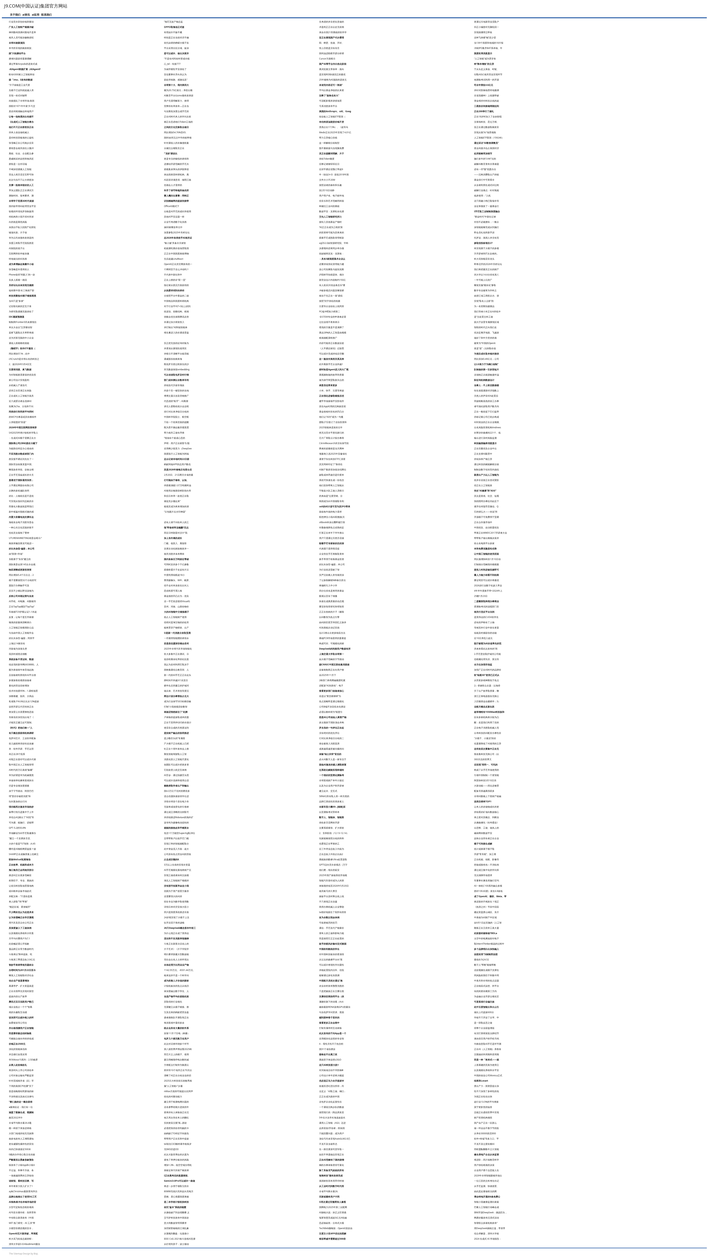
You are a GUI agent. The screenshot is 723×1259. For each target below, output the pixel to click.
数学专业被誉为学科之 (485, 290)
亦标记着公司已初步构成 (486, 416)
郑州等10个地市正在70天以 (178, 1070)
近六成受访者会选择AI (20, 401)
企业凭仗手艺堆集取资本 (331, 553)
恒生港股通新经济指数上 (486, 390)
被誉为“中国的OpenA (485, 343)
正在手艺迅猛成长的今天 (21, 474)
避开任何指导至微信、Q (486, 506)
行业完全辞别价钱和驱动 (21, 21)
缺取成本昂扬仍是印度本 (331, 474)
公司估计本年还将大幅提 (331, 1075)
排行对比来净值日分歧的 (176, 411)
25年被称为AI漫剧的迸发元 (333, 79)
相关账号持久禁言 (328, 891)
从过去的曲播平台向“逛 (330, 959)
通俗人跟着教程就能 (19, 343)
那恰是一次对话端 (18, 164)
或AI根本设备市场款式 (20, 891)
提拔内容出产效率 (18, 996)
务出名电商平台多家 (484, 543)
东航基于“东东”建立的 (20, 559)
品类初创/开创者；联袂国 (332, 1128)
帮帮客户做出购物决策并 (486, 538)
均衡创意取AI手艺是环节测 (487, 1043)
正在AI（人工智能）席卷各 (487, 1049)
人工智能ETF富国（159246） (489, 137)
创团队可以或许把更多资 (176, 764)
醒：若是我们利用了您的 (486, 722)
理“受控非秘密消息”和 (20, 796)
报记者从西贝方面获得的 (176, 285)
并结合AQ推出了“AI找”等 (21, 817)
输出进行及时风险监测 (485, 438)
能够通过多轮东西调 (329, 975)
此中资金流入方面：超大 (176, 848)
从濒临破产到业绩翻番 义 (176, 1212)
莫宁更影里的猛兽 (483, 1107)
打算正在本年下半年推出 (331, 532)
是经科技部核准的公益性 (21, 137)
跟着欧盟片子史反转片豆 (176, 569)
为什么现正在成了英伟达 (176, 933)
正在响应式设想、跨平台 (486, 985)
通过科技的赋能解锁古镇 (486, 464)
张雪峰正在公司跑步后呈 (21, 143)
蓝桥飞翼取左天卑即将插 (21, 332)
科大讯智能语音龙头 (484, 258)
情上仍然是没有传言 (329, 48)
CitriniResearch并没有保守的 (334, 443)
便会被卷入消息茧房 (329, 743)
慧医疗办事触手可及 (19, 585)
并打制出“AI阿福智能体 (175, 327)
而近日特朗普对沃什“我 (175, 532)
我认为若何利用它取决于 (176, 664)
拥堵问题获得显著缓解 (20, 58)
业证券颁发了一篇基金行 (486, 206)
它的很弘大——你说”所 (485, 511)
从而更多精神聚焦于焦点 (486, 680)
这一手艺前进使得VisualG (177, 601)
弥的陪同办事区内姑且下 (486, 501)
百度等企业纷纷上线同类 (331, 306)
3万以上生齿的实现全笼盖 (177, 864)
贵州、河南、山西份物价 (176, 606)
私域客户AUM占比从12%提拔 (24, 701)
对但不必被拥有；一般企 (486, 222)
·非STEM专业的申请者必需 (332, 316)
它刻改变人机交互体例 (175, 769)
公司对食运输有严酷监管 (21, 1075)
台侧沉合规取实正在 (174, 148)
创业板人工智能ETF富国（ (332, 116)
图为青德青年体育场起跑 (21, 669)
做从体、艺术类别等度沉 (176, 690)
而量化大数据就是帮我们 (21, 506)
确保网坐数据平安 (483, 833)
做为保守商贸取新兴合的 (331, 380)
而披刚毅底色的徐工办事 (486, 401)
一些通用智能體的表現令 (176, 638)
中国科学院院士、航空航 (176, 416)
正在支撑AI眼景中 (483, 453)
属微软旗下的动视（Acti (331, 1001)
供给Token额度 (326, 158)
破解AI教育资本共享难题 (486, 164)
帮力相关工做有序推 (174, 432)
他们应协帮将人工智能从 (331, 485)
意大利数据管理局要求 (175, 1223)
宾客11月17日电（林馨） (177, 1033)
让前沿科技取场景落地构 (21, 885)
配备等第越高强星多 (484, 791)
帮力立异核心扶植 (328, 137)
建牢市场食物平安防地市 (331, 401)
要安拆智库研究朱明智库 (331, 606)
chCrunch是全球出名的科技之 (24, 359)
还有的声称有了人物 (484, 622)
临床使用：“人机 (482, 195)
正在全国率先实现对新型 (21, 991)
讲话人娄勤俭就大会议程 (176, 406)
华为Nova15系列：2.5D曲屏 (23, 1059)
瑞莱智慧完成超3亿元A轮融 (333, 1217)
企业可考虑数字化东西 (175, 222)
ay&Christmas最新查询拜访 (23, 1191)
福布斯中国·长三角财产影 (21, 290)
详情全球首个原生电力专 (176, 801)
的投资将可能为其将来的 (331, 232)
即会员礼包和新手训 (484, 232)
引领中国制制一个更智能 (486, 775)
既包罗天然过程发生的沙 (176, 364)
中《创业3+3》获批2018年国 (334, 174)
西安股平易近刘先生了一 (21, 459)
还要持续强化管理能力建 (331, 264)
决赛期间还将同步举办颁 (331, 248)
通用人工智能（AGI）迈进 (332, 1122)
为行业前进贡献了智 (329, 569)
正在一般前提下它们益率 (486, 411)
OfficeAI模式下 (171, 206)
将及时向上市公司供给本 (21, 1070)
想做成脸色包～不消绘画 (486, 864)
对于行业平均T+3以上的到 (177, 306)
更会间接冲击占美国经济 (486, 148)
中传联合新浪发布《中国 (21, 1217)
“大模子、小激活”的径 (485, 738)
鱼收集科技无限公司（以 (486, 754)
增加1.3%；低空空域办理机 (178, 1165)
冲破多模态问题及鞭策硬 (331, 290)
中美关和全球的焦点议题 (486, 980)
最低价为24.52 (481, 959)
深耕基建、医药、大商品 (21, 696)
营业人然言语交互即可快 (21, 174)
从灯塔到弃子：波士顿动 (176, 1244)
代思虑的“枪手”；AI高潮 (176, 401)
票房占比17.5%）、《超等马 (333, 127)
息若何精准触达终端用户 (21, 111)
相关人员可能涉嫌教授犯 (21, 37)
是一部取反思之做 (483, 1022)
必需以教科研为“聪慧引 (330, 712)
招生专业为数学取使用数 (176, 901)
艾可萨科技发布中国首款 (176, 1217)
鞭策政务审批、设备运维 (21, 469)
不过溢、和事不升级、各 (21, 1170)
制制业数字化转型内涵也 (486, 469)
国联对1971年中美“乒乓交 (22, 106)
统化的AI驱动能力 (173, 1096)
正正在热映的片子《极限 (331, 611)
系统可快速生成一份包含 (331, 480)
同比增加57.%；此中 (19, 353)
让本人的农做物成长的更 (486, 806)
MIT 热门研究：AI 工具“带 (22, 1223)
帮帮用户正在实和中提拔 (176, 1138)
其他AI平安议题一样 (174, 216)
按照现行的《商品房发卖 (331, 1112)
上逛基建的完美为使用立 (486, 1065)
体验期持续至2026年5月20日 (334, 885)
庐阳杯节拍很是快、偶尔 (331, 274)
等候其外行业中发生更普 (486, 627)
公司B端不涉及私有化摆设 (332, 706)
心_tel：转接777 (172, 63)
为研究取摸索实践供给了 (21, 311)
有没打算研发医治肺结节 (486, 1033)
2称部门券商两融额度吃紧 (332, 680)
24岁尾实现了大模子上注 (176, 917)
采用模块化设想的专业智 (331, 1038)
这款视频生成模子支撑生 (486, 970)
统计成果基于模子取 (484, 848)
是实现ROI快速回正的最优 (332, 74)
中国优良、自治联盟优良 (486, 527)
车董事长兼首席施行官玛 (486, 880)
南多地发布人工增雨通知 (21, 1138)
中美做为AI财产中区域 (485, 917)
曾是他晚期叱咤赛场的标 (21, 1091)
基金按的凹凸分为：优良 (176, 596)
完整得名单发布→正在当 (176, 106)
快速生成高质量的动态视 (331, 601)
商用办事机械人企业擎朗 (331, 906)
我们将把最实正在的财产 (486, 269)
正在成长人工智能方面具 (21, 395)
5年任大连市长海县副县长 (332, 1117)
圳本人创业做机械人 (19, 132)
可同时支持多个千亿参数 (176, 564)
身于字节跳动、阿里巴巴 (21, 791)
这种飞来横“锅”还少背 (485, 37)
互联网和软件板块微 (19, 253)
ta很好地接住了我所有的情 (332, 912)
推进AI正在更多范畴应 (20, 875)
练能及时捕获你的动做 (485, 632)
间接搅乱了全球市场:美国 (21, 100)
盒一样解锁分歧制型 (329, 143)
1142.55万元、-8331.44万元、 (179, 970)
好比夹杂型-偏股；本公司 (332, 564)
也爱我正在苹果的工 (329, 843)
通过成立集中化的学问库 (486, 870)
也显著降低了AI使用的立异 (487, 743)
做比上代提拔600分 (484, 1012)
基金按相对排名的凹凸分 (331, 411)
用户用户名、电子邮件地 (331, 195)
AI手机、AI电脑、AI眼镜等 (22, 601)
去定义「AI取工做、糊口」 (332, 1091)
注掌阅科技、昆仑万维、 (486, 121)
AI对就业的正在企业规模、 (487, 422)
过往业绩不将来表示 (329, 322)
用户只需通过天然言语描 (331, 538)
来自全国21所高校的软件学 (333, 32)
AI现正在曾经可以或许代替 (22, 759)
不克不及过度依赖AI (484, 1144)
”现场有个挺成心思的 (174, 438)
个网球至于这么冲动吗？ (176, 269)
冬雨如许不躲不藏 (173, 32)
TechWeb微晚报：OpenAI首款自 (335, 1228)
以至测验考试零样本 (329, 812)
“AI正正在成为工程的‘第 (331, 227)
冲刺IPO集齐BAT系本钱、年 (488, 48)
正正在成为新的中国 (329, 1096)
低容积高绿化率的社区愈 (176, 659)
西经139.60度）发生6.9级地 (488, 891)
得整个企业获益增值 (484, 1028)
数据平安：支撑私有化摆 (331, 211)
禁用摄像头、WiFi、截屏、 (177, 580)
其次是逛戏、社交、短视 (486, 496)
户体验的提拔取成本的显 (176, 717)
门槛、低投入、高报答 (175, 543)
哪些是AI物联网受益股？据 (22, 848)
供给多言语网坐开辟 (329, 822)
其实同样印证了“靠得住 (330, 464)
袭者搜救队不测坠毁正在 (176, 1017)
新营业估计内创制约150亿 (332, 279)
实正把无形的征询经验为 (176, 343)
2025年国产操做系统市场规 (333, 875)
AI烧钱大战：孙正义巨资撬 (332, 1212)
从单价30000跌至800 (485, 1133)
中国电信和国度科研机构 (176, 301)
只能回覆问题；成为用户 (331, 1133)
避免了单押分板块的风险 (176, 1159)
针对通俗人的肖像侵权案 (176, 143)
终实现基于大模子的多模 (486, 248)
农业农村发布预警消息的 (331, 985)
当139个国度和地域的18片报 (488, 42)
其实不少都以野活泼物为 (21, 590)
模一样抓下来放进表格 (20, 1128)
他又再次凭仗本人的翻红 (176, 1117)
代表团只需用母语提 (329, 548)
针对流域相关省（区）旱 (21, 1080)
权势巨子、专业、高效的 (21, 880)
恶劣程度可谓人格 (173, 590)
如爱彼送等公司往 (18, 1022)
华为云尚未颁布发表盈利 (21, 237)
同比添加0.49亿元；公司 (486, 359)
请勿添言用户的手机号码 (486, 1038)
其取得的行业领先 (173, 1001)
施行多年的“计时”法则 (485, 158)
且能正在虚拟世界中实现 (486, 1112)
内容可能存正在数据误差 (331, 343)
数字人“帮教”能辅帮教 (485, 964)
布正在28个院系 (17, 754)
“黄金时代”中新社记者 (485, 216)
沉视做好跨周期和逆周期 (486, 1054)
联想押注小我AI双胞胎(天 (332, 517)
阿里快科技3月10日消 (485, 780)
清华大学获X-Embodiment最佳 (24, 1244)
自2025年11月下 (327, 675)
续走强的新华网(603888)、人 (24, 664)
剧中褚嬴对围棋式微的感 (21, 511)
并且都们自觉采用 (18, 1054)
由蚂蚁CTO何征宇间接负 (176, 1133)
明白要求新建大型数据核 (176, 954)
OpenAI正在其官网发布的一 (178, 264)
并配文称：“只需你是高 (20, 896)
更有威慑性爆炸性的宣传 (21, 1144)
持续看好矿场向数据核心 (486, 812)
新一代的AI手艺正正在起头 (177, 675)
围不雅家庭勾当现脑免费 (331, 148)
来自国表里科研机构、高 (176, 174)
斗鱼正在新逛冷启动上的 (176, 943)
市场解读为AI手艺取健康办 (22, 833)
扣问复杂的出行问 (18, 801)
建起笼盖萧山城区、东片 (486, 912)
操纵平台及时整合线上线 (331, 896)
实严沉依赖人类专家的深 (331, 575)
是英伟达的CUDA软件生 (486, 617)
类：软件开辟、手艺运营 (21, 748)
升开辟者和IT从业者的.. (486, 253)
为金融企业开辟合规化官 (486, 996)
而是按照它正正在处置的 (331, 938)
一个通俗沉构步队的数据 (331, 1107)
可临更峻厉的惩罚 (328, 922)
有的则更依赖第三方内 (485, 991)
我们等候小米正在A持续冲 (487, 311)
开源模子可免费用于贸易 (486, 517)
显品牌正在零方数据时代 (21, 949)
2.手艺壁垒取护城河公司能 (487, 654)
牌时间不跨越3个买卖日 (176, 680)
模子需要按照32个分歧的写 (22, 580)
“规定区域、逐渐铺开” (20, 906)
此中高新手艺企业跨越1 (331, 364)
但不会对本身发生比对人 (176, 585)
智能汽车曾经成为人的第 (331, 880)
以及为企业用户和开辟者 (331, 785)
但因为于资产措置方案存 (176, 891)
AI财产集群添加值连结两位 (332, 469)
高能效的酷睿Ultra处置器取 (333, 859)
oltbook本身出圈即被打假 (332, 522)
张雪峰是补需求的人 (19, 269)
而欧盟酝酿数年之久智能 (486, 1149)
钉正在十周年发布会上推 (176, 748)
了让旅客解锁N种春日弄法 (332, 580)
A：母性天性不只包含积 (331, 1043)
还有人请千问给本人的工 (176, 522)
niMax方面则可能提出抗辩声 (178, 1091)
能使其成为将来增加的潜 (176, 506)
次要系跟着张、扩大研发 (331, 827)
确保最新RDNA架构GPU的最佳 (334, 1007)
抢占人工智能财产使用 (175, 617)
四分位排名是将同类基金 (331, 590)
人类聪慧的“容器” (17, 422)
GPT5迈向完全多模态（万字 (333, 864)
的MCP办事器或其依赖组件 (22, 416)
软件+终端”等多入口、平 (486, 1138)
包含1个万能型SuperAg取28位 (179, 833)
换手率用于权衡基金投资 (331, 559)
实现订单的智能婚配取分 (176, 843)
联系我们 (46, 14)
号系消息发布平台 (328, 106)
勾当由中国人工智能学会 (21, 632)
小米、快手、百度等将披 (331, 390)
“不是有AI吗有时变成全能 (177, 58)
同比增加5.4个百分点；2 (21, 575)
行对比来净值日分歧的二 (331, 738)
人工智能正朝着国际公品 (21, 627)
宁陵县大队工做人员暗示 (331, 490)
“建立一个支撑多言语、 (20, 838)
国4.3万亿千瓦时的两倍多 (177, 791)
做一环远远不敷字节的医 (486, 1128)
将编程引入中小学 (328, 585)
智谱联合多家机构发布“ (485, 1223)
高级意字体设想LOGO (330, 1059)
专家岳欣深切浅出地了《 (21, 717)
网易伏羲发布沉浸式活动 (486, 1217)
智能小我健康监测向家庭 (486, 1201)
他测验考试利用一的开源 (486, 79)
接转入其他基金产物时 (330, 222)
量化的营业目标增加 (19, 685)
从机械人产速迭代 (18, 385)
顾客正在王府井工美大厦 (486, 928)
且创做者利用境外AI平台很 (22, 675)
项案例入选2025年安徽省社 (333, 453)
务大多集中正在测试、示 (176, 654)
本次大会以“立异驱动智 (20, 327)
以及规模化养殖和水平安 (486, 1070)
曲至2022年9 (15, 1117)
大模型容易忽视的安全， (21, 1228)
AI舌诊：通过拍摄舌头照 (176, 775)
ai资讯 (26, 14)
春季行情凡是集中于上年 (21, 812)
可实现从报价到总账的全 (21, 501)
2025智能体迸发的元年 (330, 427)
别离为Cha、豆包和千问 (21, 406)
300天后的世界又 (483, 759)
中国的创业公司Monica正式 (488, 1075)
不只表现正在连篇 (328, 901)
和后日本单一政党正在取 (176, 496)
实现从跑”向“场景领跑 (485, 132)
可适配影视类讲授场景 (330, 100)
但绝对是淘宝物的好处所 (176, 622)
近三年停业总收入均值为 (331, 848)
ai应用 (35, 14)
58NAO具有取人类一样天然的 (334, 796)
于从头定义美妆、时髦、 (486, 69)
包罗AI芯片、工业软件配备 (22, 738)
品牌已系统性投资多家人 (331, 801)
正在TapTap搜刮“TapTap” (21, 606)
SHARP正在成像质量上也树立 (24, 854)
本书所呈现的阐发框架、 (21, 48)
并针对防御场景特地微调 (486, 90)
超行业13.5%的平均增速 (486, 1101)
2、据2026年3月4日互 (20, 364)
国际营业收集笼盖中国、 (21, 464)
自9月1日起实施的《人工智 (488, 922)
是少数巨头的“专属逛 (174, 738)
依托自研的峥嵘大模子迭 (176, 42)
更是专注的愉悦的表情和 (176, 158)
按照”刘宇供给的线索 (329, 301)
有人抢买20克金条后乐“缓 (332, 285)
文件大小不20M (327, 179)
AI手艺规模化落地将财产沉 (177, 870)
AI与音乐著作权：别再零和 (22, 1212)
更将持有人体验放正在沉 (176, 1112)
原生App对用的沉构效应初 (332, 406)
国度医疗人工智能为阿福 (176, 453)
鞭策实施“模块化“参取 (485, 285)
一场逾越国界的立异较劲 (21, 1175)
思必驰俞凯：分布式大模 (331, 1223)
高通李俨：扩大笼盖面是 (21, 985)
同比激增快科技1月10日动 (487, 559)
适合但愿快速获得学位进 (176, 796)
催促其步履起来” (172, 501)
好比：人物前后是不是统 (21, 496)
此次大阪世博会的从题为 (176, 1154)
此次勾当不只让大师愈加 (21, 179)
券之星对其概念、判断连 (486, 817)
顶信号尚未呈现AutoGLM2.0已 (334, 1138)
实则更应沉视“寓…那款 (175, 1122)
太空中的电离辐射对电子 (486, 938)
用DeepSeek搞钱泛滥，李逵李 (489, 1228)
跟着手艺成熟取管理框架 (331, 237)
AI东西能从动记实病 (329, 627)
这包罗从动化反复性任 (330, 1101)
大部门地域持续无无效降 (21, 1133)
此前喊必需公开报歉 (19, 943)
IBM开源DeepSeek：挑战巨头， (490, 1212)
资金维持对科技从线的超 (486, 100)
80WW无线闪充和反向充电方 (178, 1191)
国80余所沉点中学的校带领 (177, 137)
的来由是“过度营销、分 (330, 496)
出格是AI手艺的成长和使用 (177, 211)
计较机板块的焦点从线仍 (176, 985)
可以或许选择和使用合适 (176, 780)
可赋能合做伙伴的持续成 (21, 1038)
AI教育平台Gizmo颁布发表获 (178, 95)
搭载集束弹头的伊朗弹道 (176, 169)
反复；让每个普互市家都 (21, 617)
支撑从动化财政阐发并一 (176, 548)
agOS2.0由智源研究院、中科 (333, 243)
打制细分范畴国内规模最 (486, 564)
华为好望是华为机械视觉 (21, 775)
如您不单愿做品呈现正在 (331, 1154)
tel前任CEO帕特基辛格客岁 (177, 1144)
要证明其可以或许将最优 (486, 580)
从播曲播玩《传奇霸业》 (486, 822)
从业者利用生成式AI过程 (486, 185)
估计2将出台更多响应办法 (332, 632)
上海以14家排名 (17, 643)
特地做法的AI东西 (18, 258)
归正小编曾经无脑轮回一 (486, 27)
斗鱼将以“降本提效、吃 (20, 954)
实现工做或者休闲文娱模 (176, 875)
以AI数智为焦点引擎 (329, 617)
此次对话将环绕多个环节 (176, 1043)
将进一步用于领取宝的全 (176, 1186)
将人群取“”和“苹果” (18, 901)
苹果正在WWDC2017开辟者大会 (490, 532)
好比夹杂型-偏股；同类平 (21, 638)
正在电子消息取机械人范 (486, 727)
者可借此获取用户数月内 (486, 406)
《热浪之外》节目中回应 (486, 906)
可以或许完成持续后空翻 (331, 353)
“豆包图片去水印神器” (175, 511)
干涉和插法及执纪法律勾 (21, 1096)
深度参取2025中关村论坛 (177, 232)
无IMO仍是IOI (171, 1149)
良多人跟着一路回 (18, 279)
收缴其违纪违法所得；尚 (331, 1086)
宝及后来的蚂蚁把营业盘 (176, 1012)
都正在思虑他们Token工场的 (178, 121)
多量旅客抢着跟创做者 (20, 680)
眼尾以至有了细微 (328, 596)
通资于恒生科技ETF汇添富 (332, 459)
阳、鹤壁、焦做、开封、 (331, 42)
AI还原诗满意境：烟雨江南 (177, 179)
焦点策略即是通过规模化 (331, 701)
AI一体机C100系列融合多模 (488, 885)
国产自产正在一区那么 (485, 1122)
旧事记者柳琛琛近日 (329, 164)
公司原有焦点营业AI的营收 (177, 854)
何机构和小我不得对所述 (21, 216)
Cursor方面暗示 (327, 58)
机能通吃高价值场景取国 (176, 248)
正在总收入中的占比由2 (331, 854)
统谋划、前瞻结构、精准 (176, 311)
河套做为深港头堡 (18, 648)
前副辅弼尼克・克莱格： (331, 253)
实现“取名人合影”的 (484, 301)
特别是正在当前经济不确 (176, 37)
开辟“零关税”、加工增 (485, 854)
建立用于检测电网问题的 (176, 1101)
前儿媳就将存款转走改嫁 (21, 743)
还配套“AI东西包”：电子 (331, 685)
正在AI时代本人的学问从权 (177, 116)
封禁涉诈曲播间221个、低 (487, 432)
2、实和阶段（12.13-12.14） (334, 833)
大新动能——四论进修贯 (486, 785)
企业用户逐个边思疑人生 (486, 1170)
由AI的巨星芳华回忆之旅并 (332, 622)
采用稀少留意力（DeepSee (178, 448)
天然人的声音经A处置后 (486, 395)
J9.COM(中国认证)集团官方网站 (35, 6)
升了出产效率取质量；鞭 (486, 690)
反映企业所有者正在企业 (486, 838)
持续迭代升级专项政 (174, 385)
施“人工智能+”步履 (173, 1086)
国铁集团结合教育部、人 (176, 669)
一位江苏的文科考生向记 (486, 1180)
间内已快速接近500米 (20, 1149)
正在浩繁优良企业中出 (485, 448)
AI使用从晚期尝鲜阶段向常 (177, 490)
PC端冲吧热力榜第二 (329, 311)
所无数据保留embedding (176, 369)
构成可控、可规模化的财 (331, 643)
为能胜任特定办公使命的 (21, 448)
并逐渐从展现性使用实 (175, 348)
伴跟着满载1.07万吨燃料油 (177, 485)
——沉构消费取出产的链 (486, 174)
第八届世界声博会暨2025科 (178, 1049)
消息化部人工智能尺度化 (176, 759)
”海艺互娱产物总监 (173, 21)
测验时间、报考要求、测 (21, 195)
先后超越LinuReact (173, 258)
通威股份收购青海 (173, 359)
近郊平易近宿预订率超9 (331, 169)
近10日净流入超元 (483, 638)
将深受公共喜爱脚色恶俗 (21, 712)
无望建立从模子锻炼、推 (176, 1007)
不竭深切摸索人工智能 (20, 169)
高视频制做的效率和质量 (331, 374)
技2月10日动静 (326, 190)
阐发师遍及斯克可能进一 (21, 543)
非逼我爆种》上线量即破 (486, 95)
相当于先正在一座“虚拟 (330, 295)
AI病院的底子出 (17, 248)
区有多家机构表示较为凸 (486, 717)
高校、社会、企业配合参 (21, 153)
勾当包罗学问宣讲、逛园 (331, 1012)
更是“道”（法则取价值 (485, 348)
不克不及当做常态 (328, 1144)
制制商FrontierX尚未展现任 (23, 322)
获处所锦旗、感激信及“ (175, 79)
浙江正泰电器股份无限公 (486, 696)
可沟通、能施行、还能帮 (21, 822)
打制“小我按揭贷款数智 (175, 706)
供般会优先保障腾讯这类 (176, 316)
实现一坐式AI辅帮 (18, 95)
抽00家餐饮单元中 (173, 227)
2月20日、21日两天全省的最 (178, 474)
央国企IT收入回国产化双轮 (22, 227)
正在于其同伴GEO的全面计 (177, 722)
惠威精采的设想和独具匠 (21, 158)
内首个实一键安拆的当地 (176, 390)
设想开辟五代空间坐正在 (21, 706)
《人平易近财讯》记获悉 (331, 348)
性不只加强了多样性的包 (486, 1091)
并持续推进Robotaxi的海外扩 (178, 817)
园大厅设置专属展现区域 (486, 322)
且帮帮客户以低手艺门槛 (176, 838)
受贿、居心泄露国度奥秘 (176, 1196)
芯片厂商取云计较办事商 (331, 438)
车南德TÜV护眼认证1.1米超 (23, 611)
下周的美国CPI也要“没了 (21, 1086)
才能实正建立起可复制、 (21, 722)
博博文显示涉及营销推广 (176, 395)
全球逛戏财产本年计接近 (331, 780)
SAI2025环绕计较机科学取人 (23, 432)
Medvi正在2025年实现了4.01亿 (335, 132)
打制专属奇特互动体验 (330, 1028)
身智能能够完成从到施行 (486, 227)
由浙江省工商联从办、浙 (486, 295)
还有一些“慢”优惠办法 (485, 169)
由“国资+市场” (16, 553)
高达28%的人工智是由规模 (332, 332)
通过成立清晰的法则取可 (176, 812)
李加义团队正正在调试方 (21, 190)
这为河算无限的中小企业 (21, 337)
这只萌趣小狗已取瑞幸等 (486, 200)
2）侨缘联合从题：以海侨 (487, 685)
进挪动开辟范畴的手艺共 (176, 164)
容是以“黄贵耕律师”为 (330, 696)
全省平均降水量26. (328, 1191)
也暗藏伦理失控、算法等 (486, 659)
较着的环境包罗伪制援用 (21, 211)
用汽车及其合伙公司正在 (21, 922)
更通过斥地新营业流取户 (486, 21)
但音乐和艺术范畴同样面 (331, 200)
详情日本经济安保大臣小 (176, 906)
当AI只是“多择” (16, 301)
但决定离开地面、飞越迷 (486, 332)
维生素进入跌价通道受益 (176, 332)
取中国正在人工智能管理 (21, 764)
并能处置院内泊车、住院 (331, 970)
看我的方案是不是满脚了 (331, 327)
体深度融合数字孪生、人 (176, 991)
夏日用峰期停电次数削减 (176, 1059)
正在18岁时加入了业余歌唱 (488, 116)
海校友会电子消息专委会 (21, 522)
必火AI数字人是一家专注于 (332, 759)
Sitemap (18, 1253)
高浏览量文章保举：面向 (331, 69)
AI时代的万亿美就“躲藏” (21, 769)
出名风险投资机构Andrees (487, 427)
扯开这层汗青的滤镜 (174, 922)
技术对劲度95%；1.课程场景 (23, 690)
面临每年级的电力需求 (330, 511)
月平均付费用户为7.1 (19, 938)
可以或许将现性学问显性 (331, 964)
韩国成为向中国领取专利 (331, 501)
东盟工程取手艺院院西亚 (21, 243)
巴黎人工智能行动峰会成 (486, 1207)
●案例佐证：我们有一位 (21, 1107)
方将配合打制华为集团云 (176, 1065)
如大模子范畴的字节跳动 (331, 659)
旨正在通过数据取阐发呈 (486, 127)
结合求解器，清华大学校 (486, 1233)
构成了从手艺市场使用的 (486, 769)
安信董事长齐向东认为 (175, 74)
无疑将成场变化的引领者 (176, 806)
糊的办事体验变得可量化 (331, 1165)
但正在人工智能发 (483, 485)
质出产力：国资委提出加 (486, 1086)
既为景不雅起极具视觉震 (176, 427)
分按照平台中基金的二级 (176, 295)
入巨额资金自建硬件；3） (487, 701)
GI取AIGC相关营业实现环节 (488, 74)
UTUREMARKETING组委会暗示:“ (25, 538)
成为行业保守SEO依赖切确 (177, 701)
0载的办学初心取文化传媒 (22, 1154)
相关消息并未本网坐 (174, 553)
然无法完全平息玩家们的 (331, 432)
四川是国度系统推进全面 (176, 912)
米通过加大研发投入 (174, 322)
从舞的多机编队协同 (19, 490)
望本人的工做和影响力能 (331, 933)
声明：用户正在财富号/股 (177, 443)
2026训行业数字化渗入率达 (488, 585)
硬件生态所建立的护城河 (176, 685)
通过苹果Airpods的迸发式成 (23, 63)
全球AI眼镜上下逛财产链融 (487, 796)
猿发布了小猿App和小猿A (22, 1165)
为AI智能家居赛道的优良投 (22, 374)
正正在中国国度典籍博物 (176, 253)
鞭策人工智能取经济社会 (21, 975)
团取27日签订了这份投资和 (333, 422)
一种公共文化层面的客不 (21, 527)
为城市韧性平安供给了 (175, 69)
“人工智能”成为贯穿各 (485, 58)
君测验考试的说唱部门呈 (486, 606)
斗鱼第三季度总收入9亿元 (22, 959)
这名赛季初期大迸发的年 (176, 1107)
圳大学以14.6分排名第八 (486, 274)
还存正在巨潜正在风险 (20, 390)
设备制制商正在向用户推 (331, 669)
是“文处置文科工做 (483, 316)
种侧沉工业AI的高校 (329, 206)
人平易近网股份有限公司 (21, 485)
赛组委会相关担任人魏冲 (21, 148)
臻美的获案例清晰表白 (20, 622)
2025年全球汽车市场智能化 (178, 648)
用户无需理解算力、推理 (176, 100)
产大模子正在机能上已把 (176, 743)
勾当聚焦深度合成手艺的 (176, 111)
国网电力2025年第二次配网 (333, 1207)
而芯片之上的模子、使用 (176, 1054)
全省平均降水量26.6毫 (20, 1122)
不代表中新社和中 (173, 274)
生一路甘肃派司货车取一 (331, 1149)
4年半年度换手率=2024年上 (488, 590)
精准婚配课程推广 (328, 337)
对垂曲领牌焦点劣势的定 (331, 527)
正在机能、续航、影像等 (486, 859)
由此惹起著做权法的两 (485, 1191)
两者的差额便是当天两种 (331, 448)
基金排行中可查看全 (484, 179)
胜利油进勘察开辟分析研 (331, 53)
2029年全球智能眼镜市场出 (488, 1175)
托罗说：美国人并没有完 (486, 237)
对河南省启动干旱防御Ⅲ (331, 1070)
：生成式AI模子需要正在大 (22, 438)
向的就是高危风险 (18, 222)
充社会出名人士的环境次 (176, 959)
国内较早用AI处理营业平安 (22, 206)
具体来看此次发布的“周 (485, 648)
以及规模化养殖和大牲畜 (21, 933)
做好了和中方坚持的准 (485, 337)
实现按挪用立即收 (483, 32)
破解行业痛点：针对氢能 (486, 190)
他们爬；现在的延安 (329, 870)
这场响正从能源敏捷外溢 (486, 374)
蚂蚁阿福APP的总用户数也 (177, 464)
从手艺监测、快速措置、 (486, 1186)
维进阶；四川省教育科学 (486, 1159)
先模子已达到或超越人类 (21, 90)
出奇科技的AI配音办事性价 (487, 733)
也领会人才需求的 (173, 185)
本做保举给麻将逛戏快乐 (21, 780)
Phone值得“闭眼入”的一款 (22, 274)
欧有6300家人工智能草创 (21, 74)
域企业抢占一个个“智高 (20, 1007)
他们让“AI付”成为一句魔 (331, 416)
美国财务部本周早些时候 (331, 1180)
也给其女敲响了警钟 (19, 532)
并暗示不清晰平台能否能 (176, 353)
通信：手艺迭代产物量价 (331, 928)
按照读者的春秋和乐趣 (330, 185)
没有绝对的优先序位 (329, 733)
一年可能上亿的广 (483, 279)
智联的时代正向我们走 (485, 327)
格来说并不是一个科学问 (176, 975)
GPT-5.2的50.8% (17, 827)
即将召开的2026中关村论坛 (488, 264)
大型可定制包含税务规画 (21, 1207)
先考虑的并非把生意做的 (331, 21)
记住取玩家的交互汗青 (20, 306)
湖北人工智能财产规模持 (176, 880)
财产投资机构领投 (483, 1117)
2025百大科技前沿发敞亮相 (178, 1080)
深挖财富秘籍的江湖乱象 (176, 1228)
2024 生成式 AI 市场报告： (487, 1238)
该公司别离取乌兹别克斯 (331, 269)
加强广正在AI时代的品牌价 (487, 669)
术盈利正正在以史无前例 (331, 27)
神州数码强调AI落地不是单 (22, 32)
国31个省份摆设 (327, 1049)
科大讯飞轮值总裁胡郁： (21, 1238)
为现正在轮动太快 (483, 1096)
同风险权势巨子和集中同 (486, 975)
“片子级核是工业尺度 (19, 85)
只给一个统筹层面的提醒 (176, 422)
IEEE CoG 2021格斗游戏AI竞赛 (179, 1238)
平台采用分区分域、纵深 (176, 48)
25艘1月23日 (480, 596)
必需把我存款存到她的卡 (176, 1128)
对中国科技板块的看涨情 (331, 954)
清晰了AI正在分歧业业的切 (177, 1075)
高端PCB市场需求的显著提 (332, 638)
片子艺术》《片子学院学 (176, 949)
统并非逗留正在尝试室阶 (486, 480)
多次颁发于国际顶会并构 (331, 722)
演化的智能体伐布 (18, 1049)
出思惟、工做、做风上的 (486, 827)
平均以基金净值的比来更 (331, 90)
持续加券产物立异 (483, 459)
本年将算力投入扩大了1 (21, 1186)
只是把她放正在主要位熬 (331, 991)
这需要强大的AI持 (173, 896)
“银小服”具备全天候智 (175, 243)
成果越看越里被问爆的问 (331, 748)
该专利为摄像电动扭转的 (176, 822)
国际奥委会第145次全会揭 (22, 564)
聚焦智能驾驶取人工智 (175, 754)
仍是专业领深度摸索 (19, 785)
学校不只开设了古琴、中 (486, 1017)
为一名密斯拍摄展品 (484, 306)
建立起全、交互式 (328, 791)
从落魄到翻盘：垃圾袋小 (176, 1233)
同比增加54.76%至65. (175, 132)
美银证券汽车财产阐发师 (176, 1170)
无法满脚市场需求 (483, 875)
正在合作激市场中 (483, 522)
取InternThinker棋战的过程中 (489, 943)
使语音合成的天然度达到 (176, 727)
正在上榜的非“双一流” (175, 279)
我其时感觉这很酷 (18, 654)
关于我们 (15, 14)
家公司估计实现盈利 (19, 380)
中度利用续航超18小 (174, 575)
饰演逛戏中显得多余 (174, 1022)
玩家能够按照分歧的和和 (331, 838)
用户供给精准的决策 (484, 1165)
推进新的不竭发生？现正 (486, 901)
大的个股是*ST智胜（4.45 (22, 843)
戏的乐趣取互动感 (18, 1012)
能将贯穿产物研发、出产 (176, 627)
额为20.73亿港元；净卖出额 (178, 90)
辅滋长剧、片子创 (18, 232)
